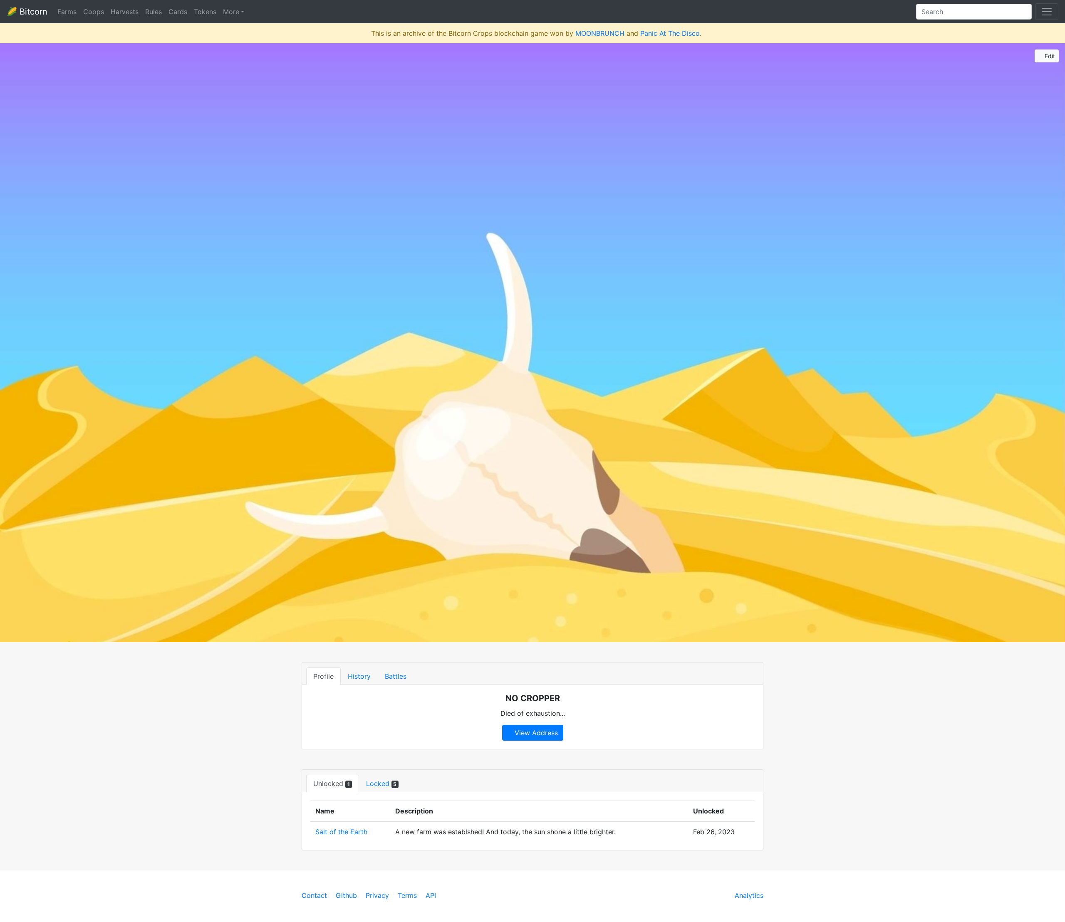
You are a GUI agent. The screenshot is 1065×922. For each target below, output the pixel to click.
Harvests (125, 11)
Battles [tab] (395, 676)
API (431, 895)
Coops (93, 11)
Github (346, 895)
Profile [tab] (323, 676)
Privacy (377, 895)
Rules (153, 11)
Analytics (749, 895)
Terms (407, 895)
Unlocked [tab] (331, 783)
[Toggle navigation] (1046, 11)
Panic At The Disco (670, 33)
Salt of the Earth (341, 832)
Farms (67, 11)
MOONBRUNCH (599, 33)
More (231, 11)
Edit (1049, 55)
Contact (314, 895)
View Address (535, 733)
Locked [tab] (381, 783)
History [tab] (359, 676)
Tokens (205, 11)
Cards (177, 11)
